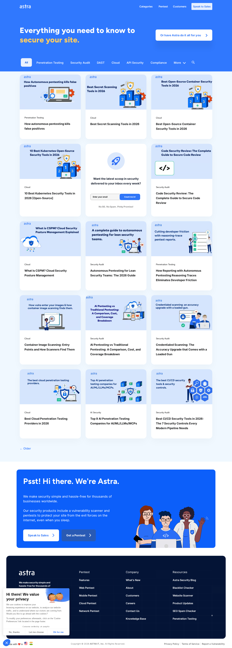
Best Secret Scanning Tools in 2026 (114, 124)
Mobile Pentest (88, 595)
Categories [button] (146, 6)
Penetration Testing (49, 62)
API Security (135, 62)
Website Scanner (183, 595)
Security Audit (80, 62)
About (129, 587)
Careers (130, 603)
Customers (179, 6)
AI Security (95, 412)
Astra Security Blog (184, 580)
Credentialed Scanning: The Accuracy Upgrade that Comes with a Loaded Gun (181, 349)
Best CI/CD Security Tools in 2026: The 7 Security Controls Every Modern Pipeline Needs (180, 423)
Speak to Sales (202, 6)
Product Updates (183, 603)
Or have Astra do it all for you (180, 35)
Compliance (159, 62)
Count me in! (130, 197)
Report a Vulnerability (213, 643)
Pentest (163, 6)
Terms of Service (190, 643)
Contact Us (133, 611)
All (26, 62)
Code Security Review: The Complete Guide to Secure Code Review (178, 198)
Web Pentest (86, 587)
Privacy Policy (171, 643)
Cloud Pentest (87, 603)
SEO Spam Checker (184, 611)
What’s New (133, 580)
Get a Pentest (76, 535)
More (177, 62)
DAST (101, 62)
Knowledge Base (136, 618)
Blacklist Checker (183, 587)
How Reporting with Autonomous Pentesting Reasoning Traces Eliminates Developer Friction (178, 275)
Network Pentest (89, 611)
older (25, 448)
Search (193, 62)
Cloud (116, 62)
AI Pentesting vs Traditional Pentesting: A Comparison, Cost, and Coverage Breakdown (115, 349)
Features (84, 580)
